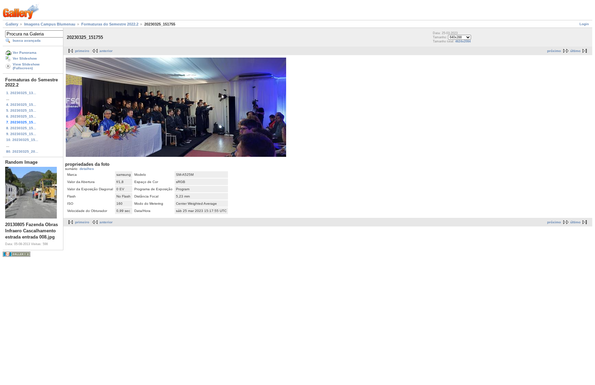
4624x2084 (463, 41)
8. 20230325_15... (21, 128)
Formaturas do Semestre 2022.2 (109, 24)
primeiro (82, 51)
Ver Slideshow (25, 58)
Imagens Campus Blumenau (49, 24)
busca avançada (27, 40)
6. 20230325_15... (21, 116)
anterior (106, 51)
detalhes (87, 169)
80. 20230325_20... (22, 151)
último (575, 51)
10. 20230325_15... (22, 140)
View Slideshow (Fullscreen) (26, 66)
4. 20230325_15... (21, 105)
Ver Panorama (24, 52)
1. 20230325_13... (21, 93)
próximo (554, 51)
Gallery (12, 24)
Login (584, 24)
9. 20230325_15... (21, 134)
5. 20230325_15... (21, 110)
